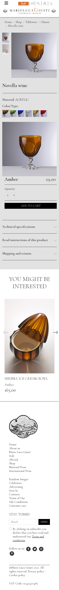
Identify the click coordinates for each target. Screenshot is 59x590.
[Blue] (21, 112)
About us (14, 448)
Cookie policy (17, 575)
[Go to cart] (45, 3)
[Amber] (6, 112)
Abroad (13, 459)
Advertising (16, 487)
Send (44, 522)
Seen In (13, 490)
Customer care (17, 506)
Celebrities (15, 483)
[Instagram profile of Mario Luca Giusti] (41, 548)
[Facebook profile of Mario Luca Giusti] (28, 548)
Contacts (14, 494)
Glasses (45, 22)
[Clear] (29, 112)
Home (12, 444)
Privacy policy (36, 571)
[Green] (13, 112)
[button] (29, 227)
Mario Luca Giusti (20, 452)
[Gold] (36, 112)
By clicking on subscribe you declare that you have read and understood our (30, 534)
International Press (20, 471)
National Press (17, 467)
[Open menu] (6, 3)
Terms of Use (17, 498)
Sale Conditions (18, 502)
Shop (19, 22)
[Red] (44, 112)
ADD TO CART (31, 206)
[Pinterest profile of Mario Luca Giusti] (12, 553)
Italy (12, 456)
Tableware (31, 22)
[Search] (39, 3)
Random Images (18, 479)
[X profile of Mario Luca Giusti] (35, 548)
